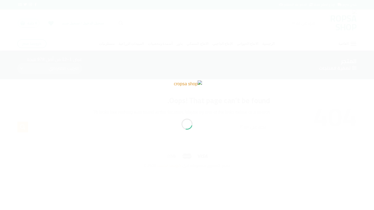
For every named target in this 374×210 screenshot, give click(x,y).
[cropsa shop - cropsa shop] (187, 95)
